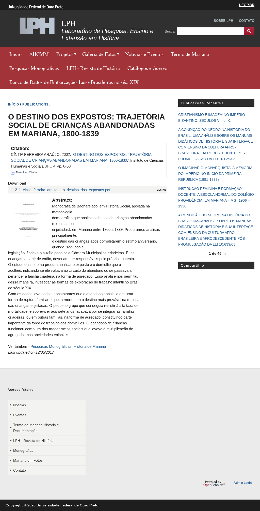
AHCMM (39, 54)
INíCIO (13, 104)
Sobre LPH (223, 21)
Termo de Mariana (190, 54)
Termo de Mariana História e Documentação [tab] (36, 428)
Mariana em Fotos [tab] (28, 460)
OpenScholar (214, 483)
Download (17, 183)
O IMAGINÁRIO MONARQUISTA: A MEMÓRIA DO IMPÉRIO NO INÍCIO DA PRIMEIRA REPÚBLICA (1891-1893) (215, 174)
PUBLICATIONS (35, 104)
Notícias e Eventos (144, 54)
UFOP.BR (246, 5)
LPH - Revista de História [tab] (33, 441)
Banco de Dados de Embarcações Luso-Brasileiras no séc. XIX (74, 82)
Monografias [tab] (23, 450)
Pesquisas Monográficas (34, 68)
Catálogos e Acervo (147, 68)
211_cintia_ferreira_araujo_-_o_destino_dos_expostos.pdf (62, 190)
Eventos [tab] (19, 415)
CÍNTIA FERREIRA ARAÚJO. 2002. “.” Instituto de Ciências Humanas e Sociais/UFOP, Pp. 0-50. (87, 160)
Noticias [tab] (19, 405)
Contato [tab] (19, 470)
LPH (68, 23)
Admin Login (243, 483)
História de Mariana (90, 346)
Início (15, 54)
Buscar (171, 31)
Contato (246, 21)
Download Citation (27, 172)
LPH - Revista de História (93, 68)
